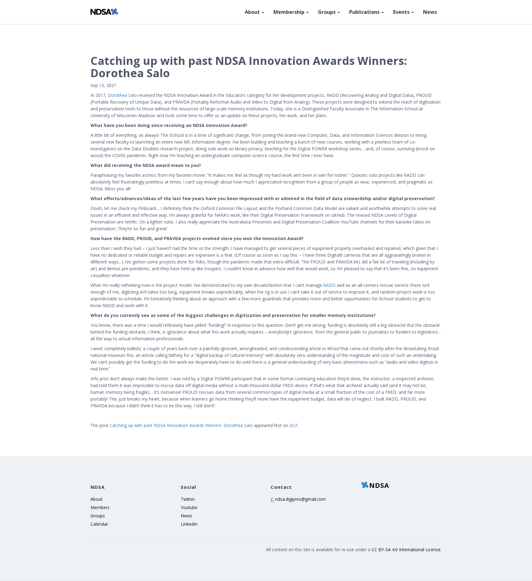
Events (402, 12)
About (253, 12)
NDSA (379, 485)
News (430, 12)
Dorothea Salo (122, 95)
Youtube (189, 507)
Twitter (188, 499)
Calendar (99, 524)
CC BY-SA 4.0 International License (406, 549)
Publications (365, 12)
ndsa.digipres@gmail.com (300, 499)
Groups (327, 12)
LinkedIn (189, 524)
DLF (293, 425)
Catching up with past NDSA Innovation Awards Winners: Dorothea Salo (181, 425)
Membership (289, 12)
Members (100, 507)
